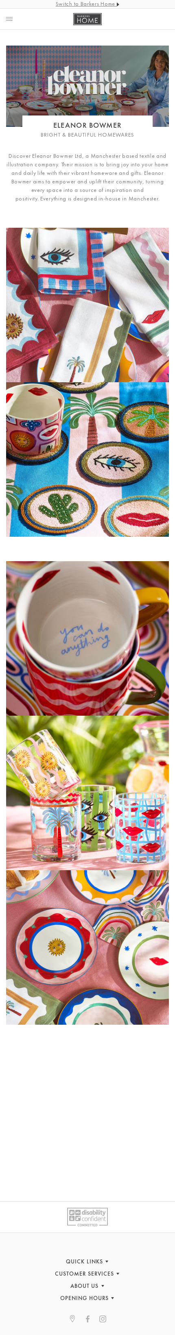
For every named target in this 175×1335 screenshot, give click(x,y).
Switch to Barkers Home (86, 3)
